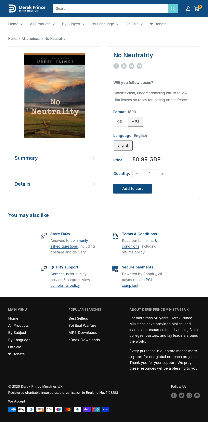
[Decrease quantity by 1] (137, 173)
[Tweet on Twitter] (131, 65)
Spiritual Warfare (82, 325)
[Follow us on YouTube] (197, 395)
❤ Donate (158, 24)
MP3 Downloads (82, 332)
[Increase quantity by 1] (162, 173)
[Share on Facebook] (116, 65)
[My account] (188, 8)
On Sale (132, 24)
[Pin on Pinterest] (124, 65)
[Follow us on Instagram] (189, 395)
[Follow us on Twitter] (181, 395)
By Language (103, 24)
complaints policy (65, 285)
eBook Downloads (84, 340)
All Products (40, 24)
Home (13, 24)
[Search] (173, 8)
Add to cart (132, 188)
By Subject (71, 24)
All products (31, 39)
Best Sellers (78, 318)
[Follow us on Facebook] (174, 395)
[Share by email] (139, 65)
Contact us (59, 274)
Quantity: (121, 173)
